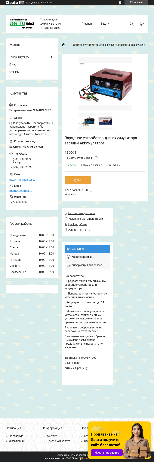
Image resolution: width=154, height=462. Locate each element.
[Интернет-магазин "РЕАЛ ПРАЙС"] (23, 24)
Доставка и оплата (58, 440)
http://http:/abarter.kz (22, 179)
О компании (16, 440)
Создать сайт (33, 2)
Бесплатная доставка (81, 213)
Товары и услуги (19, 57)
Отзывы (14, 71)
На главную (16, 435)
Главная (87, 23)
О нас (12, 64)
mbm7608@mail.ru (20, 190)
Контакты (53, 435)
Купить (78, 180)
